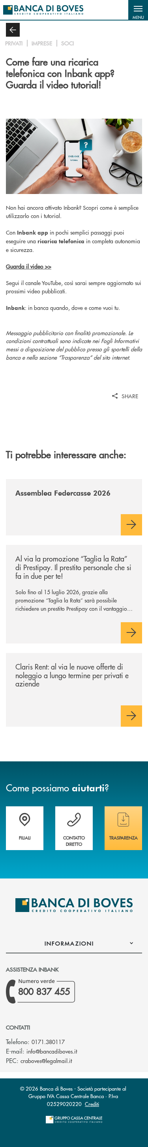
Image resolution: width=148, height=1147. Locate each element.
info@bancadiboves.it (51, 1051)
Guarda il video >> (28, 266)
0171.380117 (48, 1042)
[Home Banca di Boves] (43, 10)
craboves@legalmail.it (46, 1061)
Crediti (92, 1104)
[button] (138, 10)
